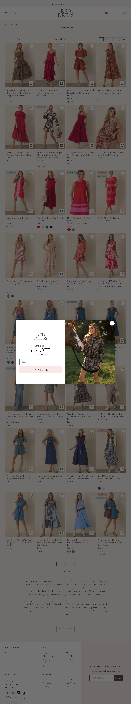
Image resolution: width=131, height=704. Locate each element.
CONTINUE (40, 369)
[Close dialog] (112, 323)
